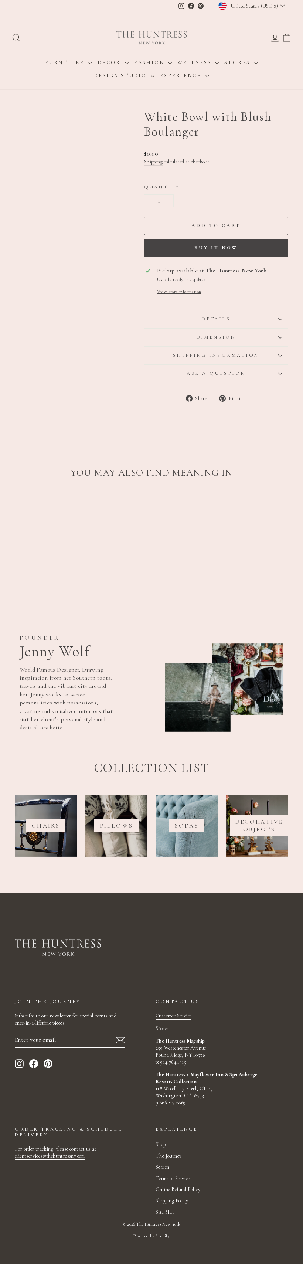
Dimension (216, 337)
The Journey (168, 1156)
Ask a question (216, 373)
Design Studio (121, 75)
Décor (110, 63)
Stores (238, 63)
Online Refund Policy (178, 1189)
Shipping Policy (172, 1200)
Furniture (65, 63)
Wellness (195, 63)
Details (216, 319)
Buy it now (216, 248)
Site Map (165, 1212)
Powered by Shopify (151, 1235)
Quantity (162, 187)
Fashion (150, 63)
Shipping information (216, 355)
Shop (161, 1144)
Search (162, 1167)
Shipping (153, 162)
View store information (179, 292)
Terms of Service (173, 1178)
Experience (182, 75)
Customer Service (173, 1016)
